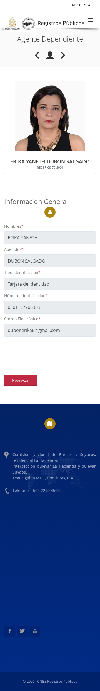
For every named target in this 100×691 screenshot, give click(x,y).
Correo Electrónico (22, 318)
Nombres (14, 226)
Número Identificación (26, 295)
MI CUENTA (81, 5)
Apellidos (14, 249)
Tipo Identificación (22, 272)
